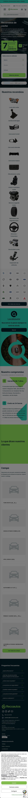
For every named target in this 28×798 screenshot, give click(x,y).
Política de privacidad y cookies (19, 794)
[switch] (24, 796)
